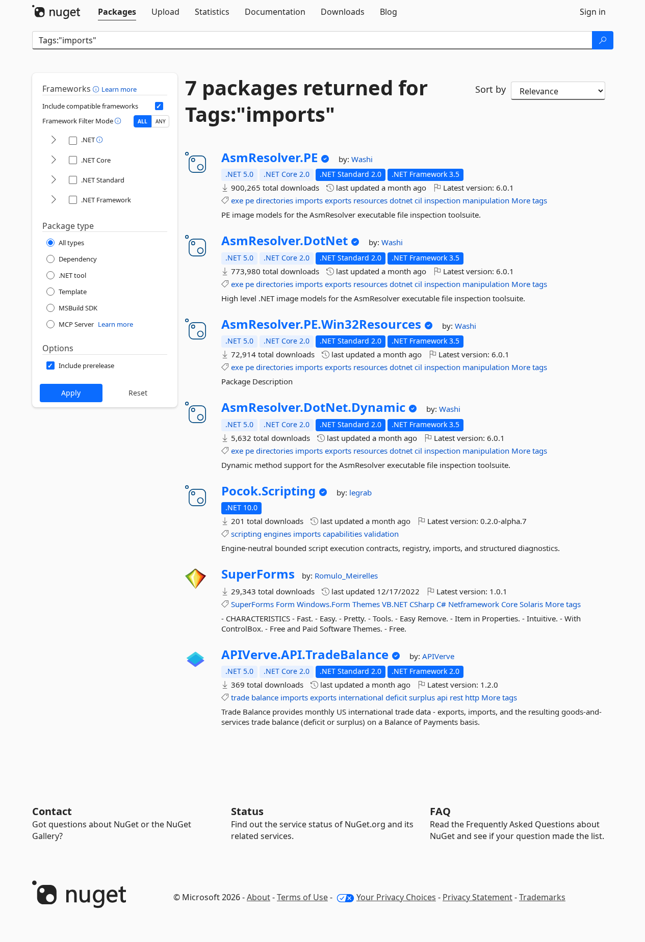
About (258, 897)
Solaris (531, 604)
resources (370, 200)
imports (309, 200)
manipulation (485, 200)
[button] (97, 88)
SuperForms (258, 574)
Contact (52, 811)
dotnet (401, 200)
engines (277, 534)
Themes (366, 604)
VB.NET (394, 604)
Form (285, 604)
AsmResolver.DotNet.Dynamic (313, 407)
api (442, 697)
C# (441, 604)
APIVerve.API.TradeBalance (305, 654)
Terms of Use (302, 897)
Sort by (490, 89)
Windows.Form (323, 604)
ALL (142, 121)
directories (274, 200)
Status (247, 811)
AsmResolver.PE (269, 157)
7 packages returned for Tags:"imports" (306, 100)
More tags (529, 200)
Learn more (119, 89)
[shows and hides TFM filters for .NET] (53, 140)
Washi (362, 159)
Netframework (473, 604)
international (361, 697)
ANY (161, 121)
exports (338, 200)
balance (264, 697)
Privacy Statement (477, 897)
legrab (360, 492)
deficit (396, 697)
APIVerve (438, 656)
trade (240, 697)
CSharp (421, 604)
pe (249, 200)
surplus (422, 697)
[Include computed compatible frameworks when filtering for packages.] (159, 106)
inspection (442, 200)
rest (456, 697)
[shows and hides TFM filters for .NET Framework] (53, 200)
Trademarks (542, 897)
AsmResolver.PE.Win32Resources (321, 324)
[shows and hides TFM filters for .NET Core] (53, 160)
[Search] (602, 40)
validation (381, 534)
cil (418, 200)
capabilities (342, 534)
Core (509, 604)
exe (237, 200)
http (472, 697)
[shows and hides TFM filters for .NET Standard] (53, 180)
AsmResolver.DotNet (284, 240)
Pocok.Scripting (268, 490)
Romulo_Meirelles (346, 575)
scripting (246, 534)
